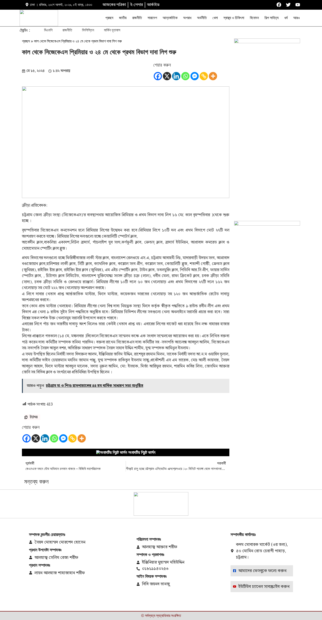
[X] (167, 76)
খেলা (215, 18)
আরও (296, 18)
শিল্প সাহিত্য (271, 18)
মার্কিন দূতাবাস (112, 30)
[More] (213, 76)
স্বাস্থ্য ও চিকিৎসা (233, 18)
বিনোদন (254, 18)
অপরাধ (187, 18)
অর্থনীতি (202, 18)
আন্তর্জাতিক (170, 18)
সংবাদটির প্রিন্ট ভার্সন (141, 452)
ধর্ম (286, 18)
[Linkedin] (176, 76)
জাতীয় (123, 18)
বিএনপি (48, 30)
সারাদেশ (152, 18)
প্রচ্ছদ (109, 18)
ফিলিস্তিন (88, 30)
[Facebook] (158, 76)
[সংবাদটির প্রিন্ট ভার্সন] (111, 452)
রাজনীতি (137, 18)
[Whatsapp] (185, 76)
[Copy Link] (204, 76)
